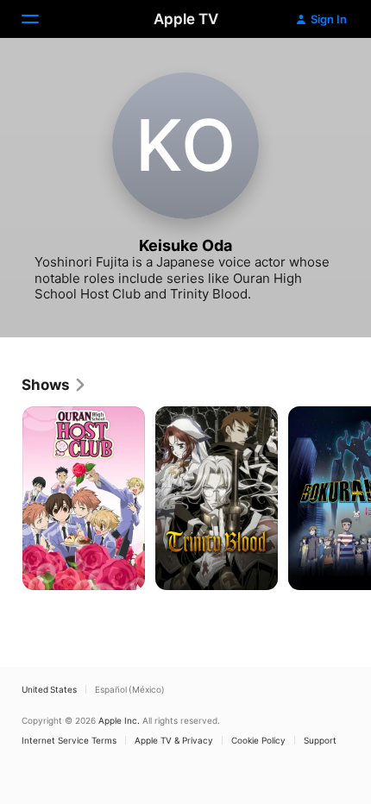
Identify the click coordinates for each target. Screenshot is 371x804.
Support (320, 740)
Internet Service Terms (69, 740)
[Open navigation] (41, 19)
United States (49, 689)
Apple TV (186, 19)
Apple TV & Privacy (174, 740)
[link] (54, 384)
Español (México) (130, 689)
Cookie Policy (258, 740)
